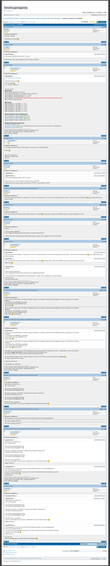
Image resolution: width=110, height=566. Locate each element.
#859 (105, 138)
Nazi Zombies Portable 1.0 (11, 125)
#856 (105, 27)
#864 (105, 241)
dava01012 (36, 409)
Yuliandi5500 (11, 140)
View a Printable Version (10, 550)
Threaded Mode (97, 24)
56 (17, 22)
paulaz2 (35, 188)
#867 (105, 375)
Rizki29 (6, 29)
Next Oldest (7, 543)
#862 (105, 204)
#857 (105, 44)
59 (24, 22)
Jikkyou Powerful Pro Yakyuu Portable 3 (14, 118)
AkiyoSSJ (7, 165)
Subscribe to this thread (10, 554)
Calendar (99, 12)
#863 (105, 219)
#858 (105, 65)
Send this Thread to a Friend (11, 552)
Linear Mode (103, 24)
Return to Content (24, 558)
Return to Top (17, 558)
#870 (105, 486)
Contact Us (6, 558)
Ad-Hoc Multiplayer (55, 18)
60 (27, 22)
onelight (6, 47)
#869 (105, 429)
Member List (92, 12)
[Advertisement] (57, 6)
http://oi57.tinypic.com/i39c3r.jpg (12, 78)
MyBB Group (19, 561)
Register (17, 14)
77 (30, 22)
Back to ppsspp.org (7, 10)
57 (20, 22)
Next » (33, 22)
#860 (105, 163)
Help (105, 12)
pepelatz (35, 375)
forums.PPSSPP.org (8, 18)
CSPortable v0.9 (8, 124)
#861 (105, 188)
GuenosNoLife (14, 68)
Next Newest (14, 543)
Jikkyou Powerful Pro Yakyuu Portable (14, 115)
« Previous (11, 22)
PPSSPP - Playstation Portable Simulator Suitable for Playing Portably (32, 18)
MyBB (9, 561)
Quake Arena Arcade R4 (10, 127)
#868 (105, 409)
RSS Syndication (38, 558)
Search (84, 12)
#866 (105, 319)
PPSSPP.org (11, 558)
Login (13, 14)
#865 (105, 290)
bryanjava (7, 222)
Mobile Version (31, 558)
